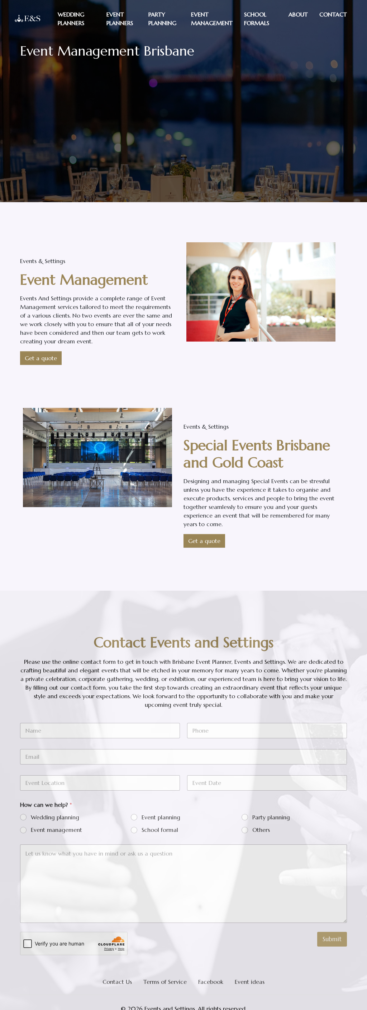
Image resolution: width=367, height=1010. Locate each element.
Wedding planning (55, 817)
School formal (160, 829)
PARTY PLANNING (162, 19)
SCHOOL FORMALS (256, 19)
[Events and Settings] (27, 19)
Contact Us (117, 981)
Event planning (161, 817)
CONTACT (333, 14)
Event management (56, 829)
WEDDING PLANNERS (71, 19)
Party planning (271, 817)
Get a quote (41, 358)
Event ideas (249, 981)
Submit (332, 939)
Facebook (210, 981)
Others (261, 829)
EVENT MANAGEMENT (212, 19)
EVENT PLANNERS (119, 19)
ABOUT (298, 14)
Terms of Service (165, 981)
